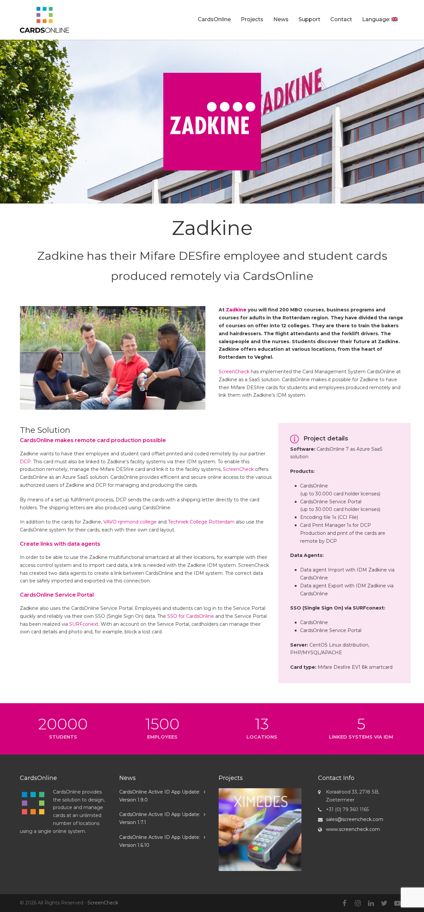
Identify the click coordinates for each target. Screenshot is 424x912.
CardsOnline (214, 19)
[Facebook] (344, 903)
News (281, 19)
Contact (341, 19)
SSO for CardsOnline (190, 616)
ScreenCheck (234, 372)
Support (309, 19)
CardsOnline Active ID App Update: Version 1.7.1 (159, 818)
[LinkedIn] (371, 903)
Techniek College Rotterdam (201, 522)
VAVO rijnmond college (130, 522)
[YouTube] (397, 903)
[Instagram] (357, 903)
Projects (252, 19)
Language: (377, 19)
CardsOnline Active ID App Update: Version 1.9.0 (159, 796)
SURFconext (83, 624)
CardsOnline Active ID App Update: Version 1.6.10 (159, 841)
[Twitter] (384, 903)
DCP (25, 462)
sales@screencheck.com (354, 819)
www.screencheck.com (353, 829)
